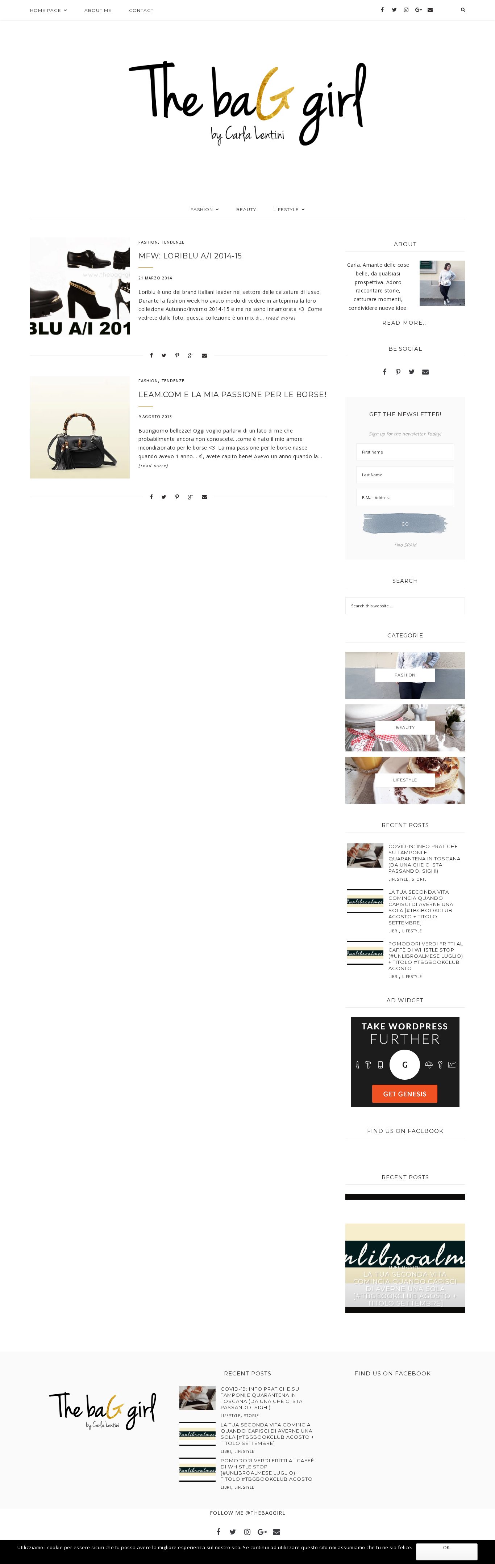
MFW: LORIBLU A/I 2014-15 (190, 256)
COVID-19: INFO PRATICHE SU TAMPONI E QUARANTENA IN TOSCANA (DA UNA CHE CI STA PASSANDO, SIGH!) (424, 858)
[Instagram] (406, 10)
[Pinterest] (398, 373)
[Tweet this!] (164, 355)
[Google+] (418, 10)
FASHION (148, 242)
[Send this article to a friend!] (204, 355)
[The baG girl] (248, 101)
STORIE (419, 879)
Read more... (405, 323)
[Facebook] (382, 10)
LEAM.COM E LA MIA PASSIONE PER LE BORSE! (232, 394)
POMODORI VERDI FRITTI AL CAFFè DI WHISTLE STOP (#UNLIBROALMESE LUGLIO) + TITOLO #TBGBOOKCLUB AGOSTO (425, 956)
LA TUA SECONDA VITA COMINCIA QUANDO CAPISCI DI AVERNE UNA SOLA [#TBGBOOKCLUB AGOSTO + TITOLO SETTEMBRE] (420, 907)
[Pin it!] (177, 355)
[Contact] (430, 10)
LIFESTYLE (398, 879)
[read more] (281, 318)
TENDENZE (173, 242)
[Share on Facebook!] (152, 355)
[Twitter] (394, 10)
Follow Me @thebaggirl (248, 1512)
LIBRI (393, 930)
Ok (446, 1547)
